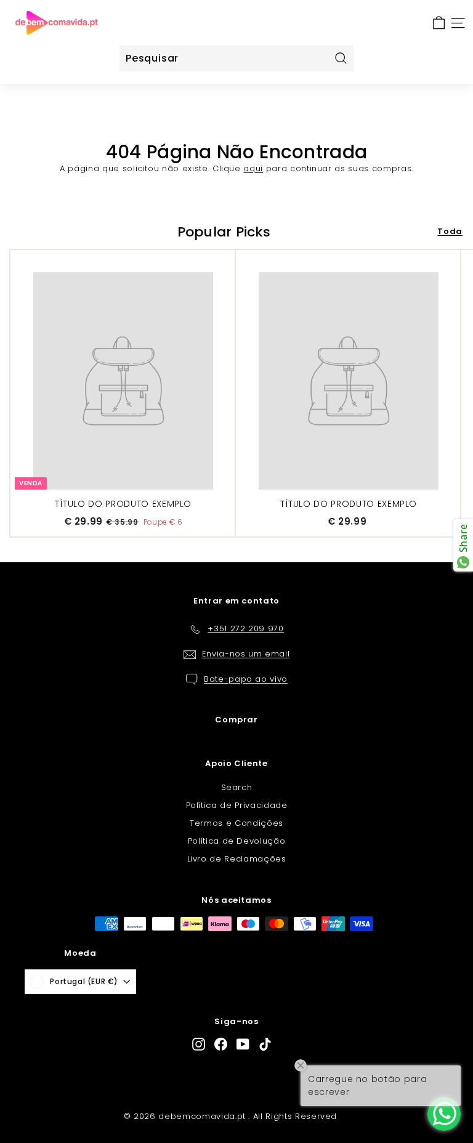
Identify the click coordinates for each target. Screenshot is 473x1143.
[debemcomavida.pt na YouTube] (242, 1044)
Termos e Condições (236, 823)
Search (237, 787)
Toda (450, 231)
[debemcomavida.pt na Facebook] (220, 1044)
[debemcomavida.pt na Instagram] (198, 1044)
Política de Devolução (237, 841)
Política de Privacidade (237, 805)
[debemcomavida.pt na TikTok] (265, 1044)
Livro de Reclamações (236, 859)
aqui (253, 168)
